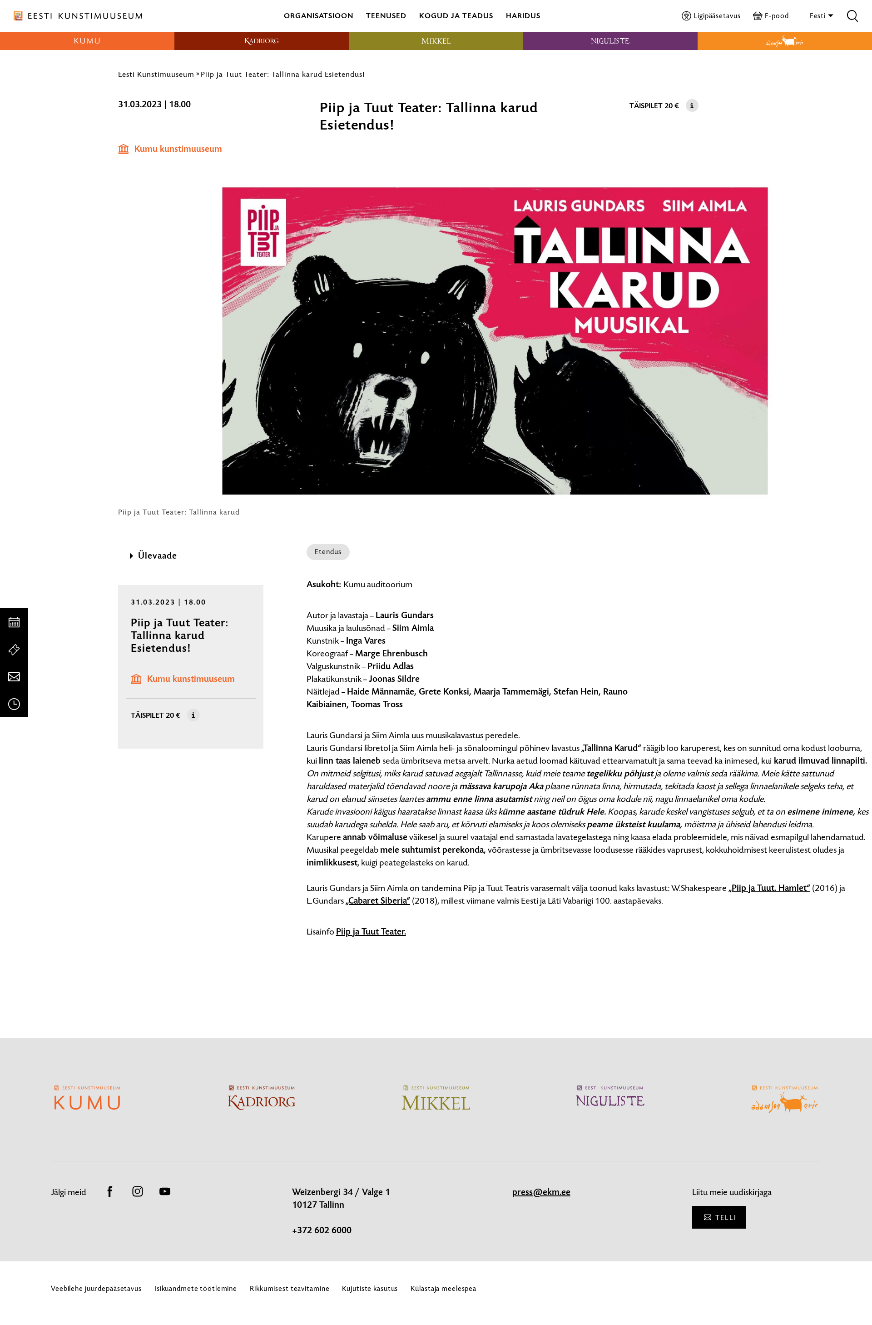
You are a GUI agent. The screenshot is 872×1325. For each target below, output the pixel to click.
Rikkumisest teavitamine (289, 1288)
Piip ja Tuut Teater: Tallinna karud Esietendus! (283, 74)
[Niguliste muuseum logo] (610, 41)
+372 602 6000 (322, 1230)
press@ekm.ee (541, 1192)
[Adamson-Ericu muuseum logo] (785, 41)
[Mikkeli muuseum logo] (436, 41)
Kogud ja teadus (456, 15)
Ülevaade (157, 555)
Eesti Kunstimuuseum (156, 74)
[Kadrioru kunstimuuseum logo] (261, 41)
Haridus (523, 15)
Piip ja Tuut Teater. (371, 931)
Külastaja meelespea (443, 1288)
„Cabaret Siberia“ (378, 900)
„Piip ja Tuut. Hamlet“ (769, 888)
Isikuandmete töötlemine (195, 1288)
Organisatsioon (318, 15)
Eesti (818, 15)
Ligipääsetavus (717, 15)
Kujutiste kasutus (370, 1288)
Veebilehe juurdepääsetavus (96, 1288)
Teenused (386, 15)
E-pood (776, 15)
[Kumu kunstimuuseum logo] (87, 41)
